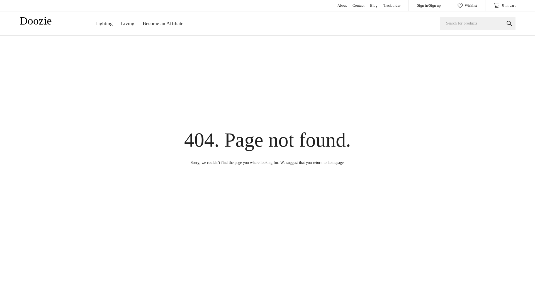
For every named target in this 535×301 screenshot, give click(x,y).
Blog (374, 5)
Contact (358, 5)
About (342, 5)
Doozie (36, 20)
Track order (391, 5)
